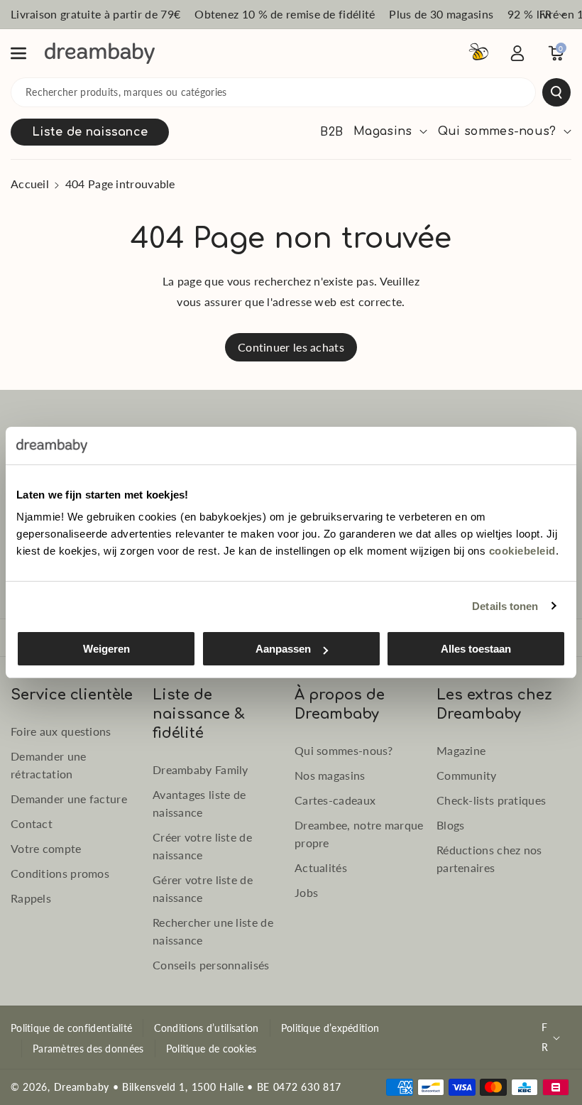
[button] (26, 53)
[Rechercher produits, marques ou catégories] (556, 92)
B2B (331, 132)
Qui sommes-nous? (344, 750)
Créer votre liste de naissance (202, 845)
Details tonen (505, 606)
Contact (32, 823)
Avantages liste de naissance (199, 803)
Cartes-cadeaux (335, 800)
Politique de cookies (211, 1049)
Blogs (450, 825)
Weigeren (106, 649)
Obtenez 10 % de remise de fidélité (284, 14)
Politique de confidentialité (71, 1028)
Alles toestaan (476, 649)
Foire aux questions (61, 731)
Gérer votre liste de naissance (203, 888)
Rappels (31, 898)
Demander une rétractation (49, 764)
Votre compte (46, 848)
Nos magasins (330, 775)
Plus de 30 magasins (441, 14)
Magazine (460, 750)
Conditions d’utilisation (206, 1028)
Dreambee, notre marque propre (359, 833)
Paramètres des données (88, 1049)
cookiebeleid (522, 551)
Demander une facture (69, 798)
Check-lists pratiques (491, 800)
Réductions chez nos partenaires (489, 858)
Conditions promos (60, 873)
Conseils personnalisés (211, 964)
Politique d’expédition (330, 1028)
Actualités (321, 867)
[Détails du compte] (517, 53)
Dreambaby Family (200, 769)
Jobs (306, 892)
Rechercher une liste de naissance (213, 931)
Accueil (30, 183)
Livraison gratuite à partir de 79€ (95, 14)
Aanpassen (283, 649)
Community (466, 775)
